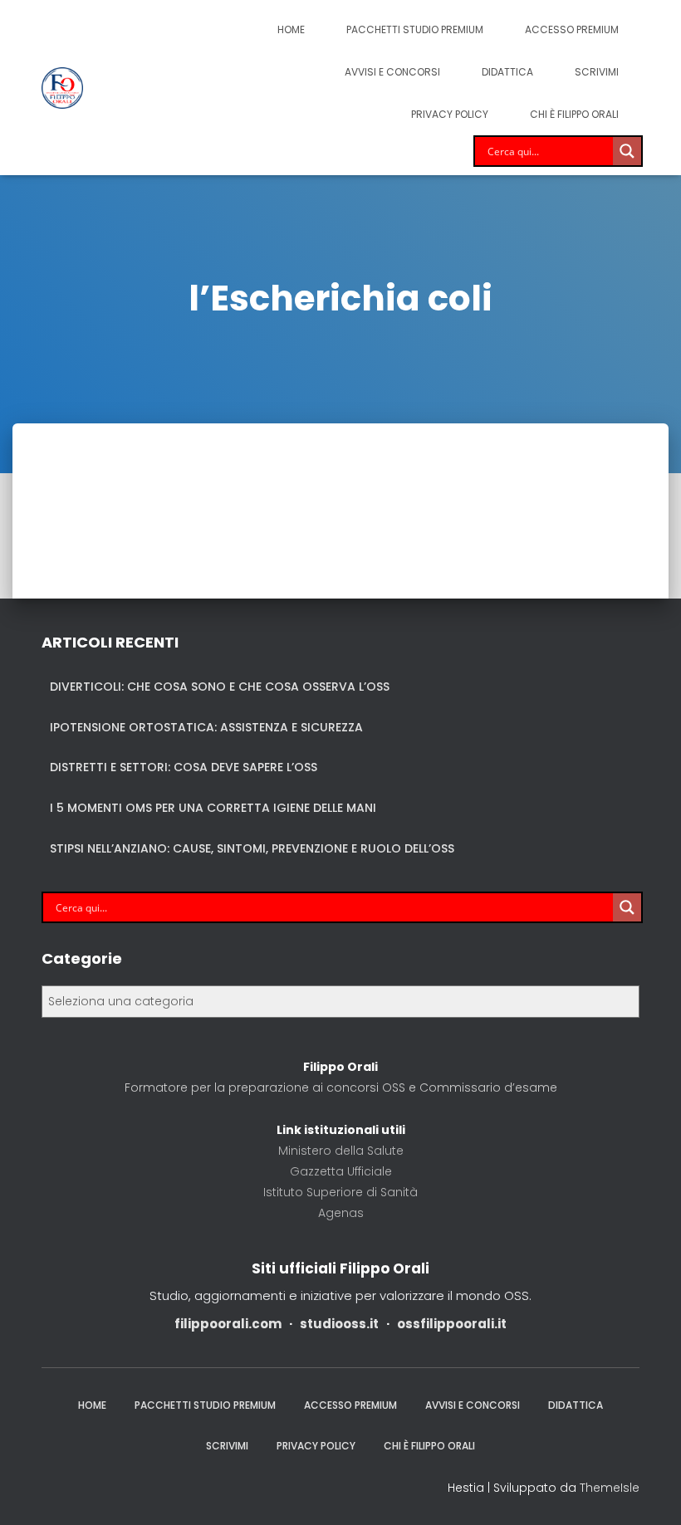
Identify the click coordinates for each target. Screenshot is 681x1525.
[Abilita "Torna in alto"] (648, 1492)
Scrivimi (597, 72)
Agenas (341, 1213)
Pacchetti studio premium (414, 29)
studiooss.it (339, 1323)
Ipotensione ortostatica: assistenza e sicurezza (206, 727)
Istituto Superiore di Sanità (340, 1192)
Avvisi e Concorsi (392, 72)
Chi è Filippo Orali (574, 114)
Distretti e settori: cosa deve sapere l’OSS (183, 767)
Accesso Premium (572, 29)
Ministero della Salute (341, 1150)
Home (291, 29)
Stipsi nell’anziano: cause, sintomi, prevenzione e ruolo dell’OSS (252, 848)
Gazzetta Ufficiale (341, 1171)
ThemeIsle (609, 1487)
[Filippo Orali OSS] (62, 88)
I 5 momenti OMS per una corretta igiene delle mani (213, 807)
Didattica (507, 72)
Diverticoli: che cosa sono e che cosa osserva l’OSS (219, 686)
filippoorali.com (228, 1323)
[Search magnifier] (627, 151)
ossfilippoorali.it (452, 1323)
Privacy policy (449, 114)
